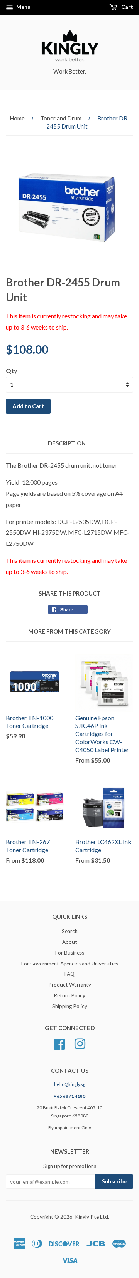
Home (17, 118)
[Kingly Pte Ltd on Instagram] (80, 1043)
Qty (11, 370)
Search (70, 931)
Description (67, 443)
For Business (69, 953)
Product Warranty (69, 985)
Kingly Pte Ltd (91, 1217)
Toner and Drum (61, 118)
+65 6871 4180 (69, 1096)
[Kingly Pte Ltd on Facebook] (59, 1043)
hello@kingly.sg (69, 1084)
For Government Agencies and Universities (69, 963)
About (69, 942)
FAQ (69, 974)
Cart (126, 6)
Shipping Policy (69, 1006)
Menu (23, 6)
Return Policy (69, 995)
